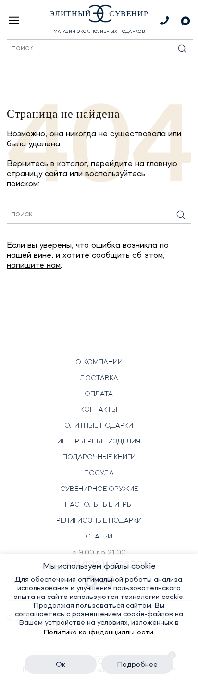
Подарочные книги (99, 457)
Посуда (99, 473)
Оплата (99, 394)
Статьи (99, 536)
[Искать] (181, 214)
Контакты (98, 409)
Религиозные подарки (99, 520)
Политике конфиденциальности (98, 632)
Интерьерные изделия (98, 441)
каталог (72, 163)
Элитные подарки (99, 425)
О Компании (99, 362)
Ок (60, 665)
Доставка (99, 378)
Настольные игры (99, 505)
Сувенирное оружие (99, 489)
